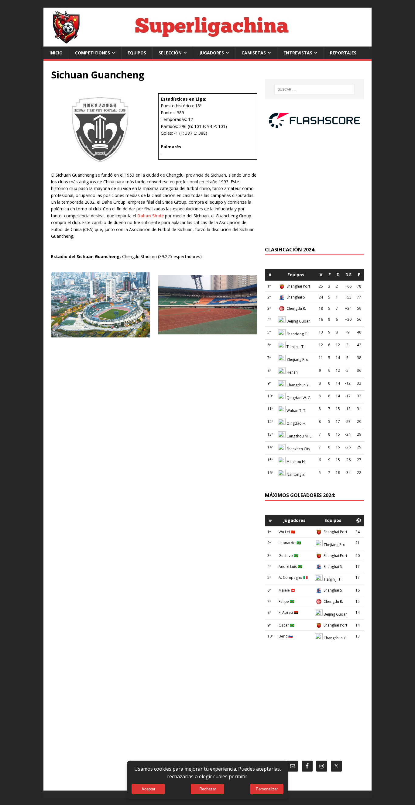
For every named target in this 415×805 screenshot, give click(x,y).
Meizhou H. (296, 461)
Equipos (137, 53)
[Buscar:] (314, 89)
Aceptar (148, 789)
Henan (292, 372)
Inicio (56, 53)
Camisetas (254, 53)
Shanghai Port (298, 286)
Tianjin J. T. (295, 346)
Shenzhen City (298, 448)
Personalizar (267, 789)
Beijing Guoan (298, 321)
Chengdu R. (296, 308)
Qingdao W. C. (298, 397)
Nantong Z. (296, 474)
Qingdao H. (296, 423)
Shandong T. (297, 334)
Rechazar (207, 789)
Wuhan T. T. (296, 410)
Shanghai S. (296, 297)
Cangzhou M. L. (299, 436)
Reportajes (343, 53)
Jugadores (211, 53)
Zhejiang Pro (297, 359)
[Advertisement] (314, 190)
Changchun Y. (298, 385)
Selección (170, 53)
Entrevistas (297, 53)
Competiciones (92, 53)
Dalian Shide (150, 216)
